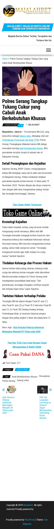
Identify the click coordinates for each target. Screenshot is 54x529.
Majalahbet (28, 505)
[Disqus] (27, 458)
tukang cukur (25, 136)
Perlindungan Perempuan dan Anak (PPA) (20, 140)
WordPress (30, 519)
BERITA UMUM (22, 370)
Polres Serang (8, 380)
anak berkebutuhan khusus (31, 148)
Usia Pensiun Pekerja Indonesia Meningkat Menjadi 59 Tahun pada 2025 (8, 405)
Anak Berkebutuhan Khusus (24, 376)
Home (5, 58)
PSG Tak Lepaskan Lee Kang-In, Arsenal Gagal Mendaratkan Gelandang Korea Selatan (45, 407)
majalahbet (34, 125)
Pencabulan (44, 376)
